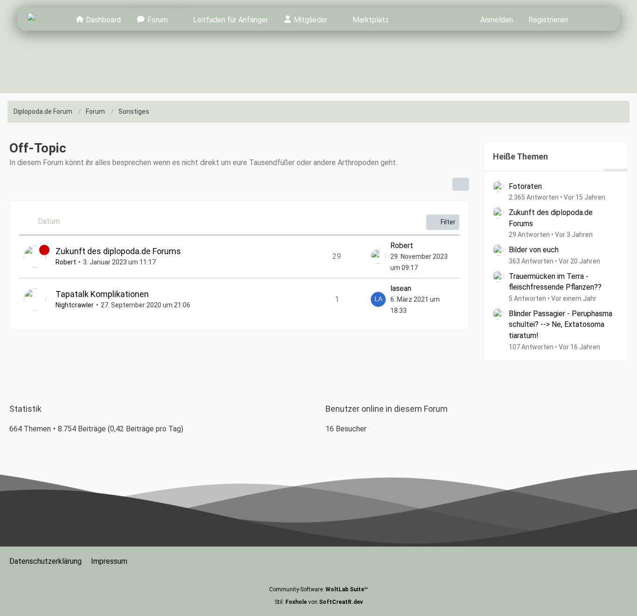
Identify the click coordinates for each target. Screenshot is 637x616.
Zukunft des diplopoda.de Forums (118, 251)
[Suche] (592, 19)
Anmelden (496, 19)
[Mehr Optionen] (460, 184)
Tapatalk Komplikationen (102, 294)
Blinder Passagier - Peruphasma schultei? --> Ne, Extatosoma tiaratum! (560, 324)
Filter (448, 222)
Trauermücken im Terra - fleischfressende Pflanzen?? (555, 282)
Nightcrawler (74, 305)
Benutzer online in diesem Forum (386, 409)
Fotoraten (525, 186)
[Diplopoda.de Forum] (44, 19)
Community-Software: (318, 589)
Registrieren (548, 19)
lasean (400, 288)
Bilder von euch (534, 249)
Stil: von (319, 602)
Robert (65, 262)
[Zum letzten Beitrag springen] (378, 256)
